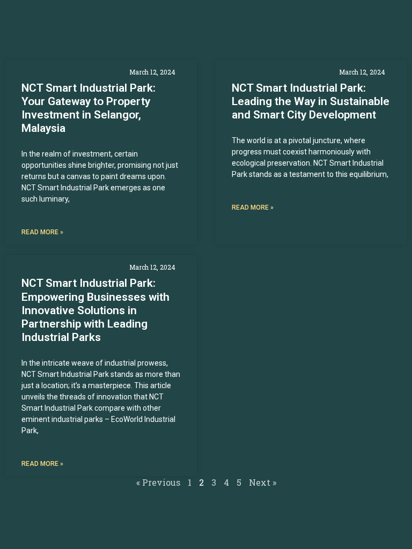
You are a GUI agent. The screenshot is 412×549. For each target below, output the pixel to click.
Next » (262, 482)
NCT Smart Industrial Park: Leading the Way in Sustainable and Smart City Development (310, 101)
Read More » (42, 232)
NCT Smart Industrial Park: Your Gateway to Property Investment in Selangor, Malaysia (88, 108)
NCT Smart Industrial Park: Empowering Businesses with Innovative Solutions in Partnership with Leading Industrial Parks (95, 310)
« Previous (158, 482)
